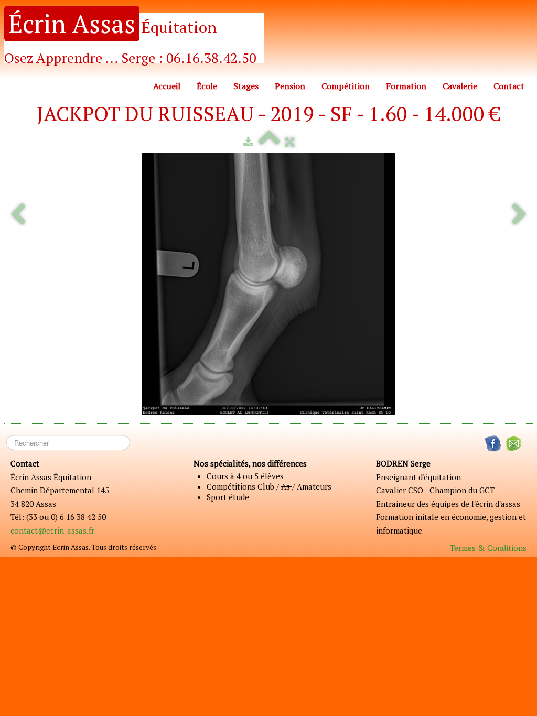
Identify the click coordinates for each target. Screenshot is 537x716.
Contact (508, 86)
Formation (406, 86)
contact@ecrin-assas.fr (52, 530)
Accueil (166, 86)
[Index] (269, 141)
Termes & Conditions (488, 548)
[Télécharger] (248, 141)
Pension (290, 86)
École (207, 86)
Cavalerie (460, 86)
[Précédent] (17, 215)
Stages (246, 86)
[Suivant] (519, 215)
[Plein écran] (289, 141)
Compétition (345, 86)
